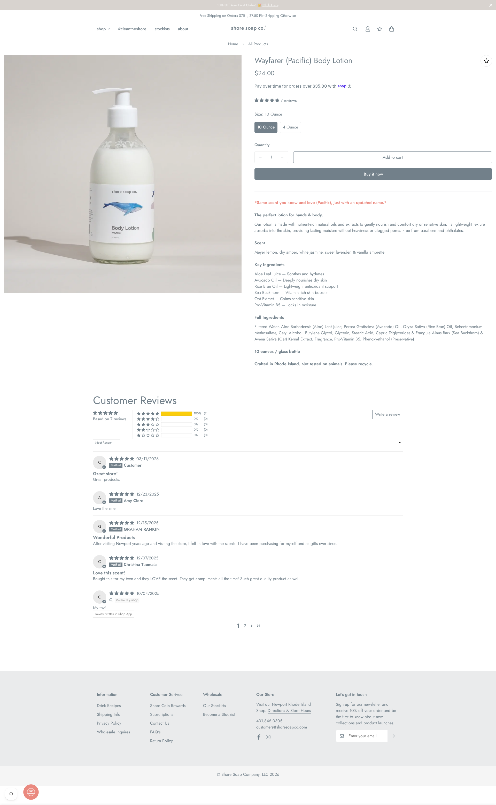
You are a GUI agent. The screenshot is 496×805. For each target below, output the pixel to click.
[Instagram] (268, 737)
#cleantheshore (132, 29)
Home (233, 44)
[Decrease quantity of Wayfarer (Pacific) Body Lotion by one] (260, 157)
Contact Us (159, 723)
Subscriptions (161, 714)
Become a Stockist (219, 714)
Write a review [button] (387, 414)
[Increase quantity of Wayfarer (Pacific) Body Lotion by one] (282, 157)
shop (101, 29)
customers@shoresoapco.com (281, 727)
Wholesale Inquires (113, 732)
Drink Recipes (109, 706)
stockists (162, 29)
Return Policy (161, 741)
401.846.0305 (269, 721)
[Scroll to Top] (486, 777)
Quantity (262, 145)
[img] (122, 459)
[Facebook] (259, 737)
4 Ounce (290, 127)
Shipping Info (108, 714)
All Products (258, 44)
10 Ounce (266, 127)
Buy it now (373, 174)
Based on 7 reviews (109, 419)
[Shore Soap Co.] (248, 29)
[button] (392, 29)
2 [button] (245, 626)
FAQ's (155, 732)
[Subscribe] (393, 736)
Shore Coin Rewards (167, 706)
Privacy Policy (109, 723)
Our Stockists (214, 706)
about (183, 29)
